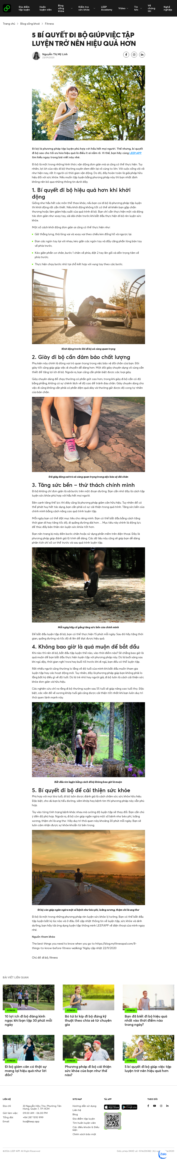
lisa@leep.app (31, 1121)
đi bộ (45, 957)
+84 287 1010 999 (33, 1117)
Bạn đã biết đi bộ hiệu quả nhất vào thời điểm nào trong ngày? (146, 1020)
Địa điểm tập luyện (24, 8)
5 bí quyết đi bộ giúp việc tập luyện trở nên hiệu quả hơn (148, 1068)
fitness (53, 957)
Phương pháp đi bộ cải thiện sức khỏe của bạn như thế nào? (88, 1070)
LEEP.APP (135, 153)
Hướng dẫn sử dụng (84, 1105)
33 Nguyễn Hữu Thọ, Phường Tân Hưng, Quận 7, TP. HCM (42, 1107)
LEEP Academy (106, 8)
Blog (75, 1114)
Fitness (49, 23)
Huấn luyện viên (46, 8)
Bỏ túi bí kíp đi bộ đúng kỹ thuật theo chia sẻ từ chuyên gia (88, 1020)
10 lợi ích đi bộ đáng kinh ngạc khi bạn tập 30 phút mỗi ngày (28, 1020)
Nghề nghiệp (168, 8)
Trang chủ (9, 23)
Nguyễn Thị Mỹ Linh (55, 54)
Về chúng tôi (151, 8)
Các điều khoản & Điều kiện (86, 1128)
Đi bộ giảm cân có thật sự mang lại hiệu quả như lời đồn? (26, 1070)
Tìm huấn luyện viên (84, 1122)
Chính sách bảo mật (84, 1134)
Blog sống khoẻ (30, 23)
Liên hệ (77, 1110)
